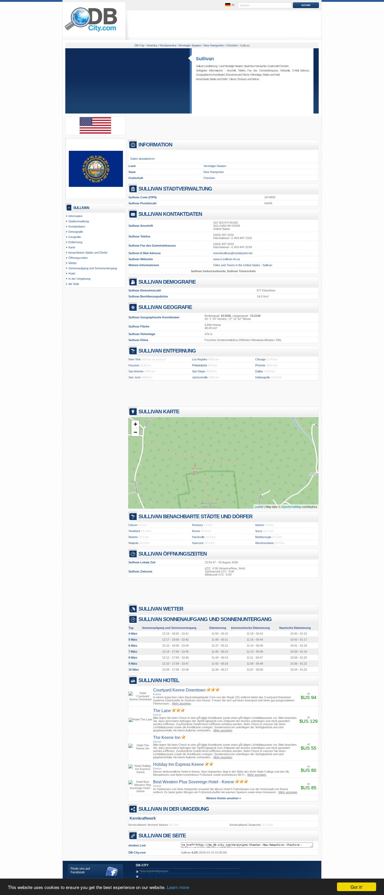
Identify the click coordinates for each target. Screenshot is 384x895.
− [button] (135, 432)
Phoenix (260, 365)
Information (75, 216)
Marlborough (263, 537)
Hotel (277, 74)
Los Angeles (199, 359)
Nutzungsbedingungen (154, 871)
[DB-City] (91, 31)
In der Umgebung (79, 278)
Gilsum (232, 79)
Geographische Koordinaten (210, 74)
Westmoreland (264, 543)
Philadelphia (199, 365)
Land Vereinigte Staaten (231, 66)
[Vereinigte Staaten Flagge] (95, 132)
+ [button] (135, 424)
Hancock (197, 543)
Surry (258, 531)
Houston (134, 365)
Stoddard (134, 531)
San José (135, 377)
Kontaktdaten (76, 226)
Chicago (260, 359)
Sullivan (205, 58)
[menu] (229, 5)
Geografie (74, 236)
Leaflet (259, 506)
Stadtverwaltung (78, 221)
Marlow (133, 537)
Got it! (357, 887)
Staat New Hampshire (255, 66)
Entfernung (75, 242)
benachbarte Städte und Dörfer (88, 252)
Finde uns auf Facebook (80, 870)
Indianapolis (262, 377)
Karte (71, 247)
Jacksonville (200, 377)
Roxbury (242, 79)
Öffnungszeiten (78, 257)
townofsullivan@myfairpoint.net (232, 253)
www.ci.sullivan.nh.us (226, 259)
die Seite (73, 283)
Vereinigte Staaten (214, 166)
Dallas (259, 371)
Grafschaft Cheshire (277, 66)
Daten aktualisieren (142, 158)
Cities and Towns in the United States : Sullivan (242, 265)
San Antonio (136, 371)
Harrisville (198, 537)
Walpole (133, 543)
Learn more (178, 887)
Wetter (266, 74)
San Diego (198, 371)
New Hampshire (213, 172)
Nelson (255, 79)
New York (135, 359)
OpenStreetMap (291, 506)
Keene (196, 531)
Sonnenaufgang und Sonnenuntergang (92, 268)
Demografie (75, 231)
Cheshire (209, 178)
